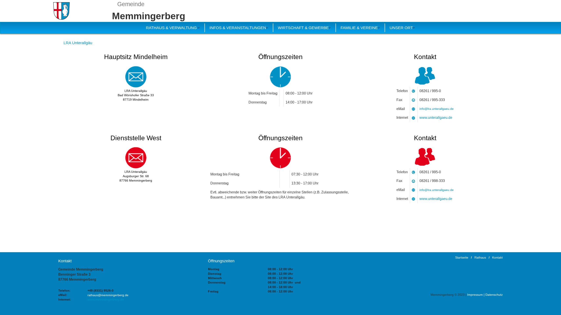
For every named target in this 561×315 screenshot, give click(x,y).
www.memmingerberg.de (105, 299)
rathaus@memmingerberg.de (107, 295)
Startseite (461, 257)
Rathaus (480, 257)
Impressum (475, 294)
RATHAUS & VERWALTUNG (171, 28)
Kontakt (497, 257)
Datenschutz (494, 294)
